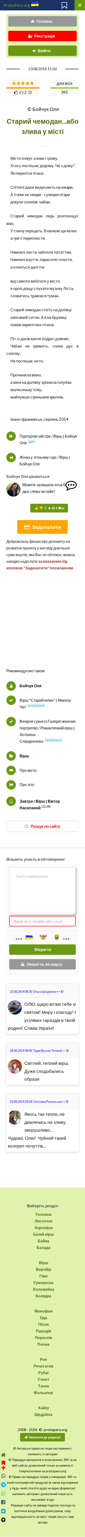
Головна (44, 21)
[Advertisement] (42, 624)
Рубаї (43, 1372)
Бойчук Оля (30, 685)
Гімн (43, 1276)
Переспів (43, 1337)
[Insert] (29, 937)
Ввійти (44, 50)
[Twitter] (3, 1511)
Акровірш (43, 1227)
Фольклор (43, 1392)
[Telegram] (3, 1484)
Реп (43, 1359)
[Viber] (3, 1476)
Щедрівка (43, 1414)
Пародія (43, 1331)
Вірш (24, 756)
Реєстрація (44, 36)
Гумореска (43, 1282)
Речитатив (43, 1366)
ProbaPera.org (17, 5)
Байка (43, 1241)
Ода (43, 1317)
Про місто (28, 770)
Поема (43, 1344)
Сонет (43, 1379)
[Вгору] (3, 1519)
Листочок (43, 1221)
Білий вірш (43, 1234)
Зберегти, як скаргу (44, 964)
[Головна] (3, 1454)
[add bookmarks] (3, 1464)
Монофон (43, 1311)
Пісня (43, 1324)
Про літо (27, 784)
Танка (43, 1386)
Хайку (43, 1407)
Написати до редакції (45, 1437)
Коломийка (43, 1289)
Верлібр (43, 1269)
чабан (44, 201)
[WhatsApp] (3, 1493)
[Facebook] (3, 1502)
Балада (44, 1247)
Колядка (43, 1296)
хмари (67, 187)
